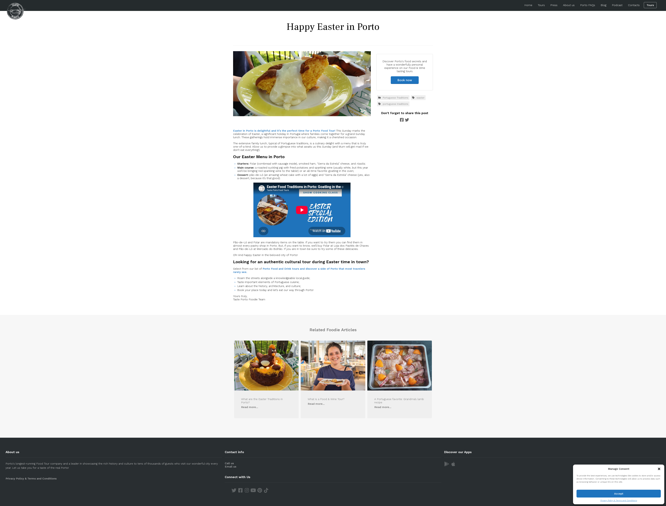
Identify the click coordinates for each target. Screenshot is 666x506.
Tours (541, 5)
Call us (229, 463)
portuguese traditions (395, 103)
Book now (404, 80)
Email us (230, 466)
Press (553, 5)
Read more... (249, 407)
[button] (659, 469)
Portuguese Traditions (395, 97)
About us (569, 5)
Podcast (617, 5)
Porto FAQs (587, 5)
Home (528, 5)
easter (420, 97)
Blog (603, 5)
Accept (618, 493)
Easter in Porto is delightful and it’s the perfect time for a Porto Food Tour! (284, 130)
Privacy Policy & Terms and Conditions (618, 500)
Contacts (634, 5)
